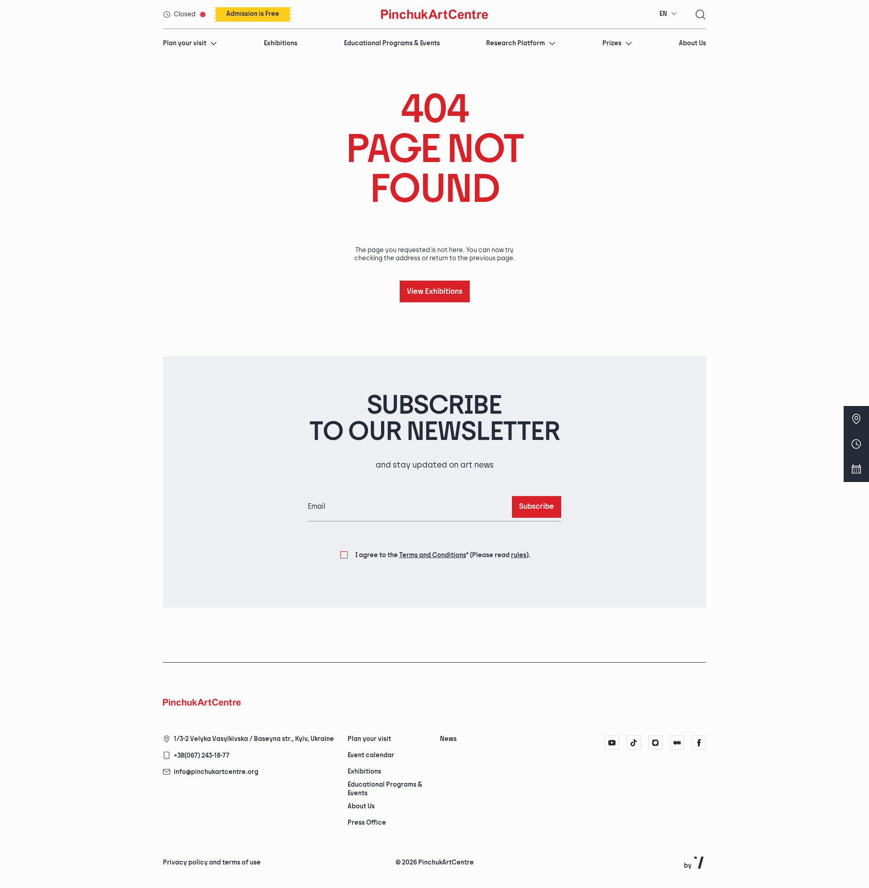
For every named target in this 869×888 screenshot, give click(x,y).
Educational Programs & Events (392, 43)
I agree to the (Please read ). (442, 555)
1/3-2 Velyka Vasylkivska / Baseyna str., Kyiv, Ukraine (254, 739)
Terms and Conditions (432, 555)
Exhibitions (280, 43)
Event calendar (371, 755)
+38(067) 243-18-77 (201, 755)
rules (518, 555)
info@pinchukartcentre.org (216, 772)
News (448, 739)
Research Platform (515, 43)
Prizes (611, 43)
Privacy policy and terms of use (212, 862)
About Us (692, 43)
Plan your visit (184, 43)
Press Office (367, 822)
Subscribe (536, 506)
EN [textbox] (663, 14)
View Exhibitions (435, 291)
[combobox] (668, 14)
